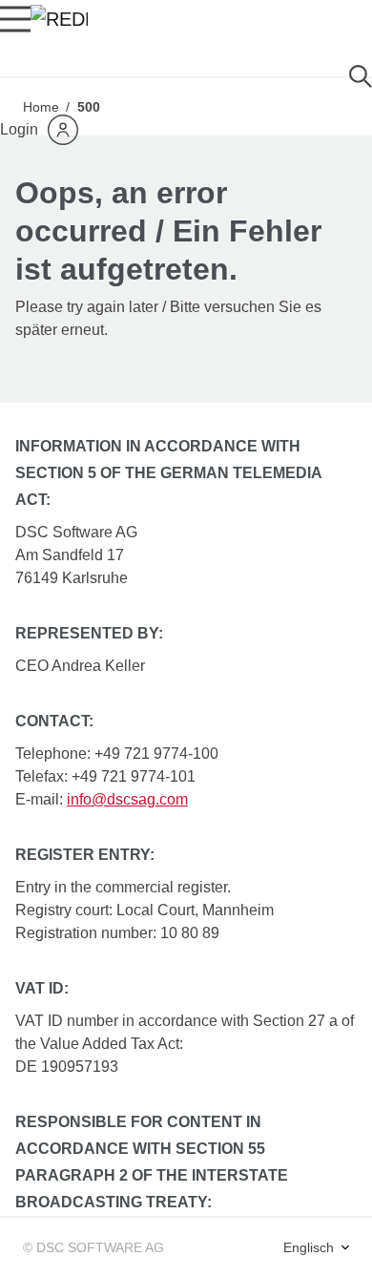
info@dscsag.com (127, 799)
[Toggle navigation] (15, 19)
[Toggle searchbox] (360, 77)
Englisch (310, 1247)
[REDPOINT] (59, 19)
